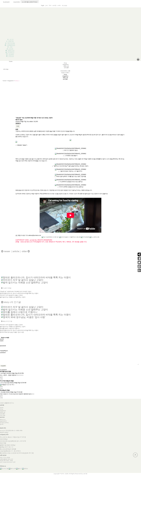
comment (3, 352)
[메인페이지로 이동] (108, 5)
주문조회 (11, 56)
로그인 (12, 39)
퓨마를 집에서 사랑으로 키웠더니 (9, 328)
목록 (17, 126)
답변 (1, 377)
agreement (3, 421)
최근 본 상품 (11, 43)
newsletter (15, 2)
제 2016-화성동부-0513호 (25, 453)
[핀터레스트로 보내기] (139, 267)
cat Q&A (2, 413)
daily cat (2, 412)
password (3, 346)
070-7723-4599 (5, 457)
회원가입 (11, 41)
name (1, 341)
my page (64, 5)
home (4, 80)
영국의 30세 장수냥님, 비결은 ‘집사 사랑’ (12, 332)
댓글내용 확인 (10, 384)
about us (3, 419)
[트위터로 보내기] (139, 263)
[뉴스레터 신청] (94, 238)
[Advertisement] (70, 23)
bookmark (5, 2)
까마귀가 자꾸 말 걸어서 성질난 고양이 (11, 295)
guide (1, 424)
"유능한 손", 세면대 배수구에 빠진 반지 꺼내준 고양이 (15, 291)
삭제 (1, 379)
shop (1, 409)
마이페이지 (11, 52)
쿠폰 (11, 47)
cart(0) (54, 5)
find (50, 5)
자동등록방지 (4, 351)
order (59, 5)
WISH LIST (11, 50)
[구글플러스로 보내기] (139, 271)
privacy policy (4, 422)
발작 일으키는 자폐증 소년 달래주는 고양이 (12, 297)
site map (2, 415)
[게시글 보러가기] (36, 277)
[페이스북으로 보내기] (139, 259)
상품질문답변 (11, 45)
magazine (10, 80)
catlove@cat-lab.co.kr (6, 459)
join (46, 5)
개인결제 (11, 54)
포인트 (11, 49)
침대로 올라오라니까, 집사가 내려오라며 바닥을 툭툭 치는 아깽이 (19, 293)
